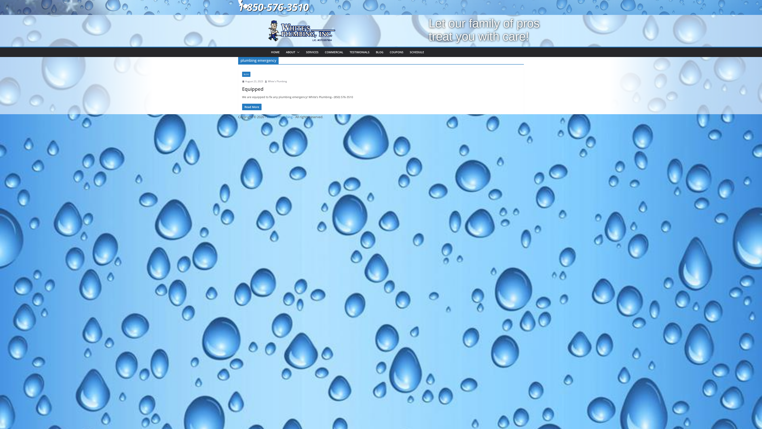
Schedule (417, 52)
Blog (379, 52)
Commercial (334, 52)
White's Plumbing (277, 81)
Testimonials (359, 52)
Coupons (396, 52)
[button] (297, 52)
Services (312, 52)
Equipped (253, 89)
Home (275, 52)
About (290, 52)
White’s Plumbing (280, 117)
